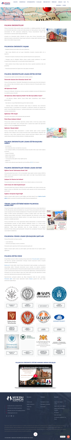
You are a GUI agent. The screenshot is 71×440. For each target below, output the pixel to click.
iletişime (31, 278)
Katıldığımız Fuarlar (45, 402)
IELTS (31, 162)
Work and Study (57, 415)
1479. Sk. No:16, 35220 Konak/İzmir (15, 408)
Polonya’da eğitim (35, 258)
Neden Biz (29, 406)
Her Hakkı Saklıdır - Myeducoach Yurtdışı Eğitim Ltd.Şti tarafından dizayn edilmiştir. (19, 437)
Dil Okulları (43, 406)
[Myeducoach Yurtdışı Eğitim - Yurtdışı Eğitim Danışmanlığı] (6, 3)
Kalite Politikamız (30, 404)
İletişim (64, 5)
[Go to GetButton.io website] (68, 438)
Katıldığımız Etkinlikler (45, 404)
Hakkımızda (58, 5)
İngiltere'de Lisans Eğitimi (60, 406)
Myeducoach (7, 265)
